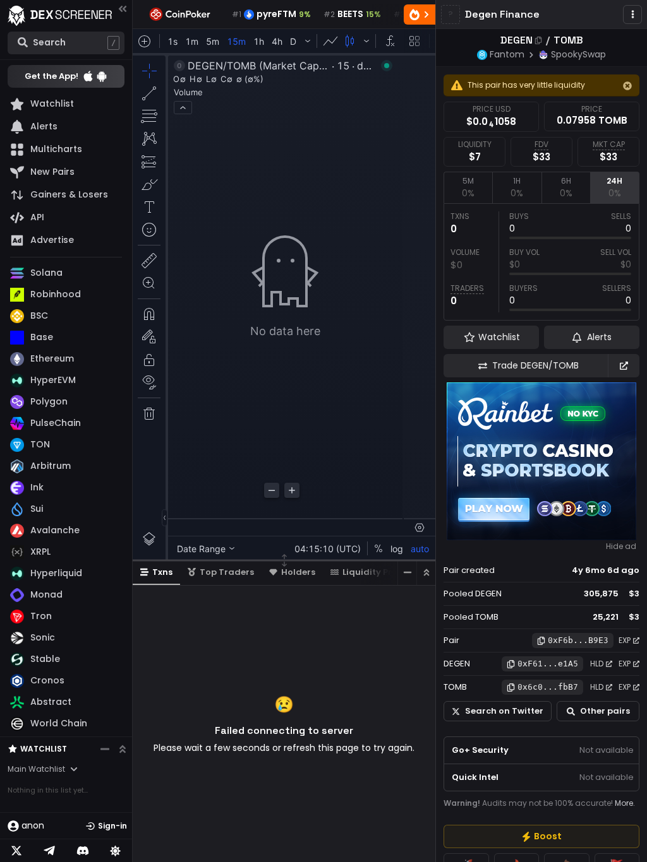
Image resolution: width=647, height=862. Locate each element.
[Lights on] (115, 850)
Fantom (507, 54)
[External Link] (623, 365)
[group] (541, 836)
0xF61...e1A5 (547, 663)
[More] (632, 14)
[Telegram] (49, 850)
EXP (625, 640)
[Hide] (627, 85)
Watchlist (43, 748)
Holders (298, 572)
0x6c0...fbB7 (547, 687)
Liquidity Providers (383, 572)
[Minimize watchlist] (105, 749)
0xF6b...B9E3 (578, 640)
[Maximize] (425, 572)
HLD (596, 663)
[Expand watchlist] (122, 749)
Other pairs (605, 711)
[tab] (468, 187)
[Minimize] (406, 572)
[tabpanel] (541, 262)
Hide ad (621, 546)
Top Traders (227, 572)
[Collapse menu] (122, 8)
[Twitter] (16, 850)
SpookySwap (578, 54)
